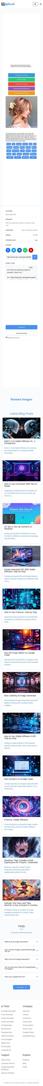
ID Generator (6, 1046)
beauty (9, 144)
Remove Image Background (21, 88)
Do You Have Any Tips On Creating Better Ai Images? (20, 968)
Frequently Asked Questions (7, 1068)
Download (21, 327)
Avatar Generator (7, 1018)
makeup (22, 147)
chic (14, 154)
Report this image (13, 337)
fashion (34, 147)
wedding (25, 144)
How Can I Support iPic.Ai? (15, 977)
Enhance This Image (21, 84)
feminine (25, 157)
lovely (17, 157)
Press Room (27, 1022)
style (9, 151)
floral (34, 144)
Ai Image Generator (8, 1011)
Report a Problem (7, 1073)
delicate (19, 154)
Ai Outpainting (6, 1025)
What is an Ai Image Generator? (16, 942)
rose (33, 157)
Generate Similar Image (21, 93)
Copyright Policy (29, 1036)
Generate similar (21, 333)
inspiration (26, 154)
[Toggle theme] (35, 4)
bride (30, 144)
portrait (28, 147)
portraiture (33, 154)
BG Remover (6, 1029)
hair (13, 144)
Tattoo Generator (7, 1036)
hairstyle (18, 144)
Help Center (5, 1060)
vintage (34, 151)
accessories (15, 151)
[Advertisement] (21, 38)
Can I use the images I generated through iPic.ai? (20, 950)
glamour (28, 151)
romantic (16, 147)
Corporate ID (6, 1050)
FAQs (25, 1067)
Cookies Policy (28, 1032)
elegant (9, 154)
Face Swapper (6, 1039)
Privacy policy (28, 1025)
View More (20, 987)
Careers (26, 1015)
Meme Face (5, 1043)
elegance (9, 147)
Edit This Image (21, 79)
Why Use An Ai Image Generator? (17, 959)
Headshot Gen (6, 1032)
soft (22, 151)
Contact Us (27, 1018)
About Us (26, 1011)
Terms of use (27, 1029)
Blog (24, 1063)
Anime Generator (7, 1022)
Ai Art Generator (7, 1015)
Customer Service (8, 1063)
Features (26, 1060)
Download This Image (21, 75)
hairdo (10, 157)
